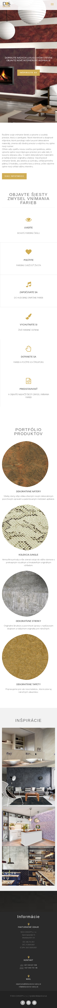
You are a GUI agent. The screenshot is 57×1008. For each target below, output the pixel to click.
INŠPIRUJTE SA (28, 73)
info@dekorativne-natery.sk (28, 987)
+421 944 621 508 (30, 965)
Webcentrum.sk (41, 996)
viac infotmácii (14, 176)
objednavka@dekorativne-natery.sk (28, 984)
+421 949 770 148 (30, 968)
